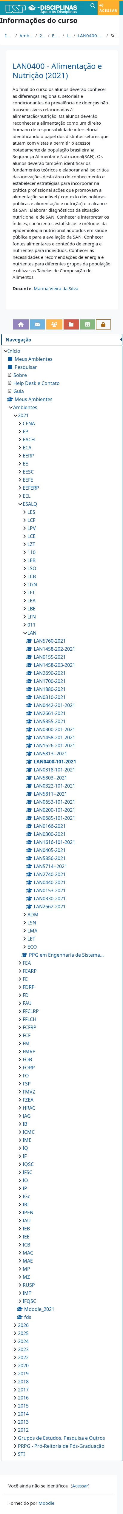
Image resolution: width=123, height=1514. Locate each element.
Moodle (46, 1503)
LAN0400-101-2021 (91, 35)
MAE (28, 1261)
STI (21, 1454)
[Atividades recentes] (71, 324)
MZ (26, 1277)
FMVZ (29, 1091)
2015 (23, 1405)
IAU (27, 1220)
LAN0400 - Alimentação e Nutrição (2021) (57, 71)
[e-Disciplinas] (44, 8)
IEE (26, 1236)
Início (9, 35)
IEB (26, 1228)
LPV (31, 528)
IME (27, 1140)
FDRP (29, 987)
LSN (31, 922)
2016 (23, 1397)
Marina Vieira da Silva (56, 288)
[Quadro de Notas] (87, 324)
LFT (31, 592)
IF (25, 1156)
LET (31, 938)
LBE (31, 608)
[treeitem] (62, 902)
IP (25, 1188)
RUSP (29, 1285)
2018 (23, 1381)
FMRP (29, 1051)
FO (26, 1075)
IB (25, 1124)
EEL (26, 496)
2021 (42, 35)
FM (26, 1043)
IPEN (28, 1212)
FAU (27, 1003)
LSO (31, 568)
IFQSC (29, 1301)
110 (31, 552)
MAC (28, 1252)
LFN (31, 616)
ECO (32, 947)
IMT (27, 1293)
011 (31, 624)
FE (25, 979)
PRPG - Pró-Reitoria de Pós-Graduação (61, 1446)
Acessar (108, 10)
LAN (69, 35)
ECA (27, 447)
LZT (31, 544)
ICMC (29, 1132)
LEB (31, 560)
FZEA (28, 1100)
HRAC (29, 1108)
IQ (25, 1148)
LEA (31, 600)
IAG (27, 1116)
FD (26, 995)
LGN (32, 584)
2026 (23, 1325)
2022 (23, 1357)
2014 (23, 1414)
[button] (93, 8)
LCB (31, 576)
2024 (23, 1341)
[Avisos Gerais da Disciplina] (37, 324)
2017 (23, 1389)
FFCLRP (31, 1011)
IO (25, 1180)
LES (31, 512)
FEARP (30, 971)
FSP (27, 1083)
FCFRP (29, 1027)
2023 (23, 1349)
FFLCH (29, 1019)
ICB (26, 1244)
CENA (29, 423)
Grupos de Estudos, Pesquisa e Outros (61, 1438)
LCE (31, 536)
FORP (29, 1067)
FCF (26, 1035)
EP (25, 431)
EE (25, 463)
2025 (23, 1333)
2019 (23, 1373)
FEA (27, 963)
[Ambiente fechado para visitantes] (103, 324)
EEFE (28, 480)
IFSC (27, 1172)
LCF (31, 520)
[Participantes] (54, 324)
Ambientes (26, 35)
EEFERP (31, 488)
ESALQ (56, 35)
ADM (33, 914)
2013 (23, 1422)
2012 (23, 1430)
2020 (23, 1365)
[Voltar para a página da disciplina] (21, 324)
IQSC (28, 1164)
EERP (28, 455)
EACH (29, 439)
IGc (26, 1196)
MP (26, 1269)
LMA (32, 930)
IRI (26, 1204)
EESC (28, 471)
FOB (27, 1059)
